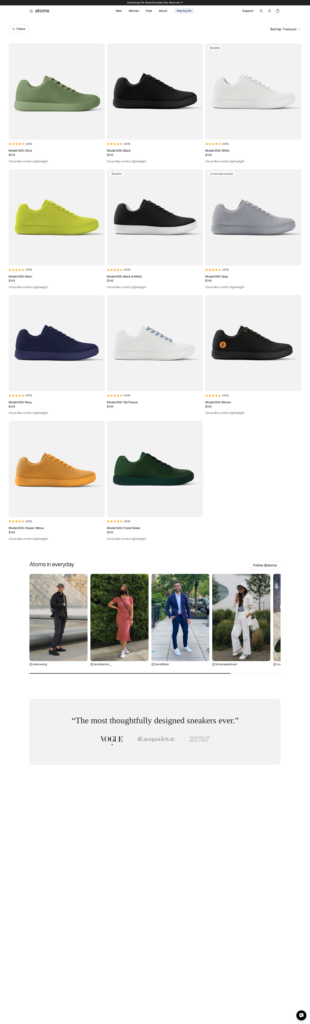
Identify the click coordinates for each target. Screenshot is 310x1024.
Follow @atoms (265, 565)
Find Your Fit (184, 11)
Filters (21, 29)
